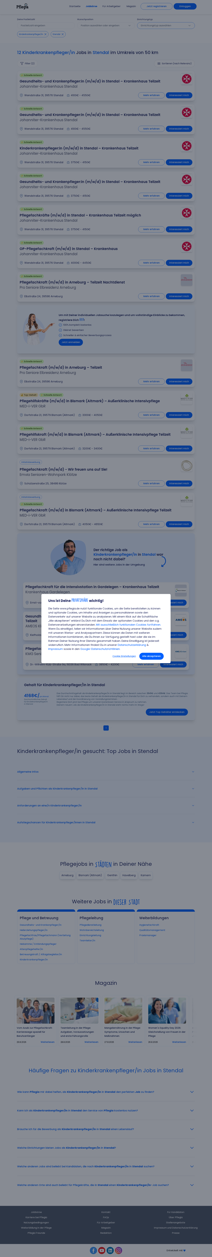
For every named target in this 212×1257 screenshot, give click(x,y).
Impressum (55, 649)
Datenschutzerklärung (132, 645)
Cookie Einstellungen (124, 656)
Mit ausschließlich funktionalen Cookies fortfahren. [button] (128, 624)
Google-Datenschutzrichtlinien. (100, 649)
